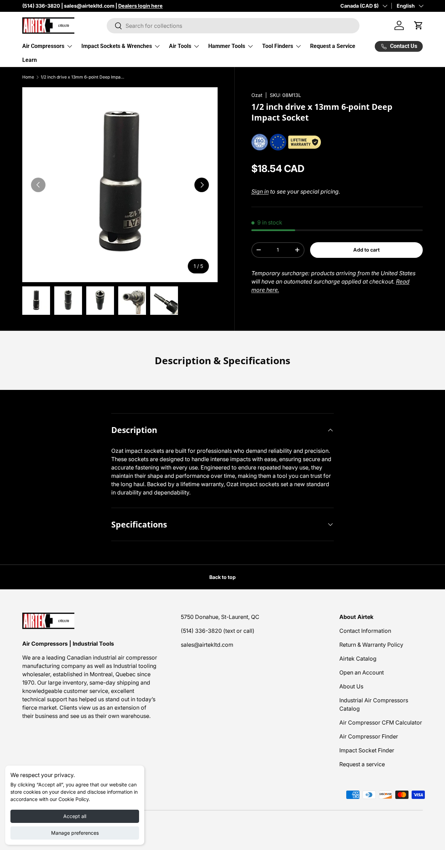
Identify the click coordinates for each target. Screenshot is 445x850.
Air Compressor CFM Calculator (380, 722)
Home (28, 77)
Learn (29, 60)
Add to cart (366, 250)
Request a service (362, 764)
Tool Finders (277, 46)
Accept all (74, 816)
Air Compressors (43, 46)
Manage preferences (75, 833)
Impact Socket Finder (366, 750)
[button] (418, 25)
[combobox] (233, 25)
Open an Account (361, 672)
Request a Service (332, 46)
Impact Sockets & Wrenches (116, 46)
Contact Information (365, 630)
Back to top (222, 577)
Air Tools (180, 46)
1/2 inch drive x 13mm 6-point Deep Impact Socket (82, 77)
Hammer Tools (226, 46)
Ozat (256, 95)
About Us (351, 686)
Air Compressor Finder (368, 736)
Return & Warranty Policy (371, 644)
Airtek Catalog (358, 658)
